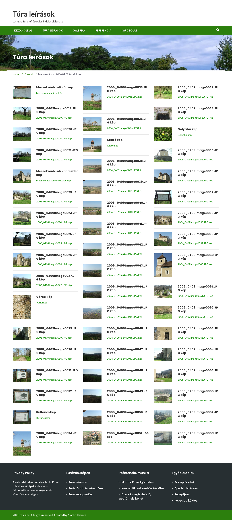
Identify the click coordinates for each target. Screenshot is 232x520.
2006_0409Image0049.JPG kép (124, 400)
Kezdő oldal (23, 30)
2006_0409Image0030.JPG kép (54, 358)
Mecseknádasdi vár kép (49, 93)
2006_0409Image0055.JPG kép (195, 159)
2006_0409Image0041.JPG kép (124, 232)
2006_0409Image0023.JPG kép (54, 201)
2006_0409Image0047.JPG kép (124, 358)
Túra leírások (34, 14)
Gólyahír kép (185, 134)
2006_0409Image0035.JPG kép (124, 96)
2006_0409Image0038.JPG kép (124, 170)
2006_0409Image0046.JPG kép (124, 337)
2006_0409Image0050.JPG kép (124, 421)
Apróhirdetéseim (186, 488)
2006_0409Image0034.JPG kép (54, 442)
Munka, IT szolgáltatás (137, 482)
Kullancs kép (43, 417)
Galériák (79, 30)
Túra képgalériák (80, 494)
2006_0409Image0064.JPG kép (195, 358)
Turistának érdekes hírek (86, 488)
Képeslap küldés (186, 500)
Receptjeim (182, 494)
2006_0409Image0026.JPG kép (54, 264)
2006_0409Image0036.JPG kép (124, 128)
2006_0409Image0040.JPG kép (124, 211)
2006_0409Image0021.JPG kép (54, 159)
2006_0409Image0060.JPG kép (195, 264)
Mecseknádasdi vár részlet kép (53, 180)
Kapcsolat (129, 30)
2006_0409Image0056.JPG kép (195, 180)
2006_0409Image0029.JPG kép (54, 337)
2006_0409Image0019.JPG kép (54, 117)
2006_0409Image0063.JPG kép (195, 337)
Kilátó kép (112, 145)
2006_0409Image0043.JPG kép (124, 274)
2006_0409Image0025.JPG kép (54, 243)
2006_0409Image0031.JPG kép (54, 379)
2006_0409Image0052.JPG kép (195, 96)
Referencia (103, 30)
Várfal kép (41, 302)
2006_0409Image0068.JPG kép (195, 442)
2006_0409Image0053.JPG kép (195, 117)
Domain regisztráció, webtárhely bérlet (135, 496)
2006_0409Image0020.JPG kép (54, 138)
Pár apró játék (184, 482)
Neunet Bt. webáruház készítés (143, 488)
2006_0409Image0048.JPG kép (124, 379)
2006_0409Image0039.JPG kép (124, 190)
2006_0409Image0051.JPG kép (124, 442)
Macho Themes (77, 515)
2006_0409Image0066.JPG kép (195, 400)
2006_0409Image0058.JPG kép (195, 222)
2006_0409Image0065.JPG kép (195, 379)
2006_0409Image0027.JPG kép (54, 285)
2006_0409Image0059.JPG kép (195, 243)
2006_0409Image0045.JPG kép (124, 316)
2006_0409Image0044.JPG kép (124, 295)
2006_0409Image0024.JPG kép (54, 222)
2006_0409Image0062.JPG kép (195, 316)
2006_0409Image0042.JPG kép (124, 253)
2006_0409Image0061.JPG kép (195, 295)
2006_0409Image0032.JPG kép (54, 400)
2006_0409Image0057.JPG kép (195, 201)
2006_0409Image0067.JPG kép (195, 421)
